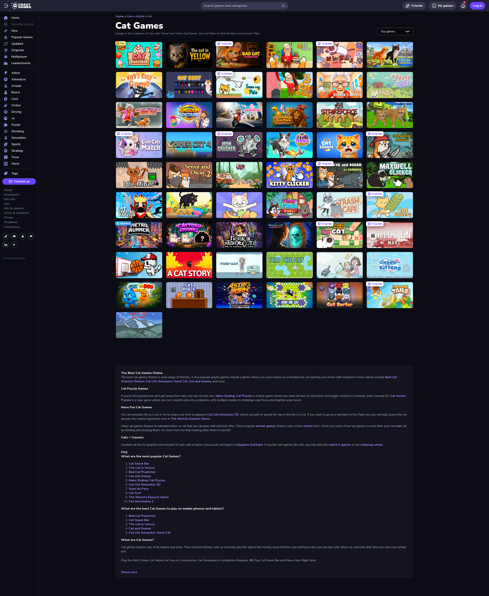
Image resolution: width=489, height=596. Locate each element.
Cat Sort (135, 493)
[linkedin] (5, 244)
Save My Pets (139, 489)
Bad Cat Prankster (142, 472)
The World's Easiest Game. (191, 419)
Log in (477, 6)
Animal (140, 16)
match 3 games (340, 445)
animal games (266, 426)
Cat (149, 16)
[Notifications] (463, 6)
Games (119, 16)
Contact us (22, 181)
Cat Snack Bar (139, 463)
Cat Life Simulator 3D (223, 414)
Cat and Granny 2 (141, 501)
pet (399, 426)
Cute (130, 16)
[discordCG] (31, 236)
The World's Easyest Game (149, 497)
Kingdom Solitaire (250, 445)
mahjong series (371, 445)
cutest (308, 426)
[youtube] (14, 236)
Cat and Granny (200, 381)
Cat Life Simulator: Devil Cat (167, 381)
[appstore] (22, 236)
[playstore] (14, 244)
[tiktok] (5, 236)
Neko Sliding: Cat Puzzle (234, 396)
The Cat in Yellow (142, 468)
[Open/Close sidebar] (6, 5)
